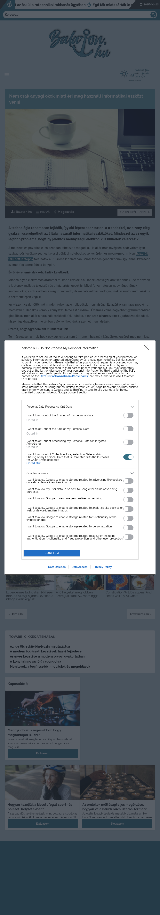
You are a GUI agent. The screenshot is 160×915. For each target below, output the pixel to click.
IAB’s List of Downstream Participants (64, 376)
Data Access (79, 567)
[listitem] (80, 407)
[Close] (147, 348)
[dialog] (80, 457)
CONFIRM (52, 553)
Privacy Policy (102, 567)
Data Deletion (57, 567)
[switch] (128, 415)
